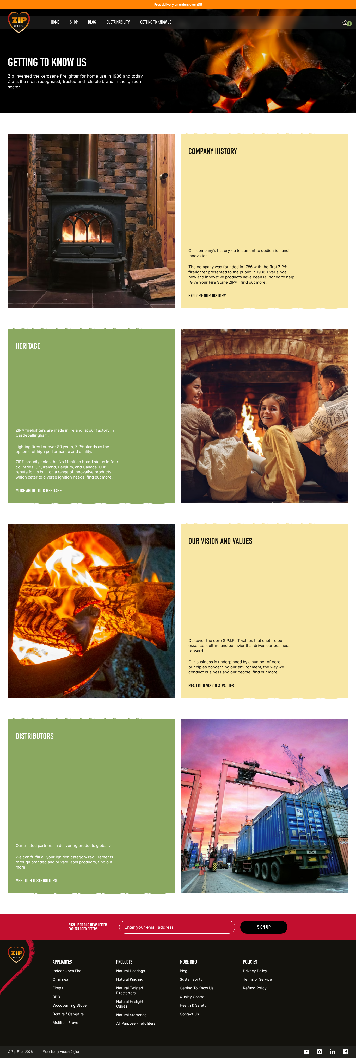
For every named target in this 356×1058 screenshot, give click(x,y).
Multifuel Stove (65, 1022)
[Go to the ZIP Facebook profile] (345, 1051)
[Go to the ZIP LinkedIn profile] (332, 1051)
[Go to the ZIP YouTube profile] (306, 1051)
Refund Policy (255, 988)
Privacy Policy (255, 970)
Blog (92, 22)
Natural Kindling (129, 979)
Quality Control (192, 997)
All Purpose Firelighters (135, 1023)
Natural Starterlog (131, 1014)
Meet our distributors (36, 880)
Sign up (264, 926)
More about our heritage (39, 490)
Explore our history (207, 295)
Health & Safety (193, 1005)
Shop (74, 22)
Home (55, 22)
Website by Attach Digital (61, 1052)
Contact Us (189, 1014)
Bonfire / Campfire (68, 1014)
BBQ (56, 997)
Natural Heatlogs (130, 970)
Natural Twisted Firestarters (129, 990)
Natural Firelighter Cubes (131, 1003)
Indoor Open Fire (67, 970)
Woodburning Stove (70, 1005)
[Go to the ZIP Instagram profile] (319, 1051)
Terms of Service (257, 979)
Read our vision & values (211, 686)
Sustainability (118, 22)
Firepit (58, 988)
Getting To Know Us (155, 22)
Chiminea (60, 979)
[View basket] (345, 22)
